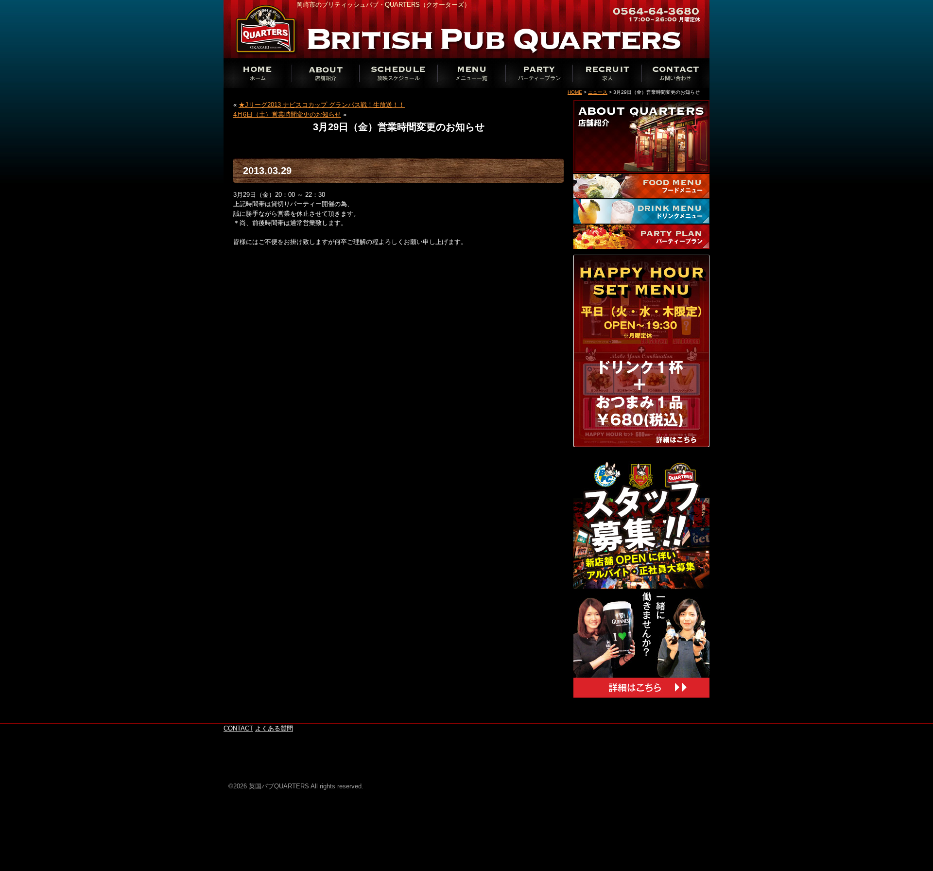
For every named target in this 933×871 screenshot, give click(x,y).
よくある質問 (274, 728)
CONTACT (675, 72)
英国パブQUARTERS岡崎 (267, 29)
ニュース (597, 92)
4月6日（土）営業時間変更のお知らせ (287, 114)
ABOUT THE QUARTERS (326, 72)
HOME (575, 92)
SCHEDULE (398, 72)
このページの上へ (680, 718)
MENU (471, 72)
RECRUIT (607, 72)
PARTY (539, 72)
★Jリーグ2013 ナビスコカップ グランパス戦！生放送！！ (322, 104)
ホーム (258, 72)
